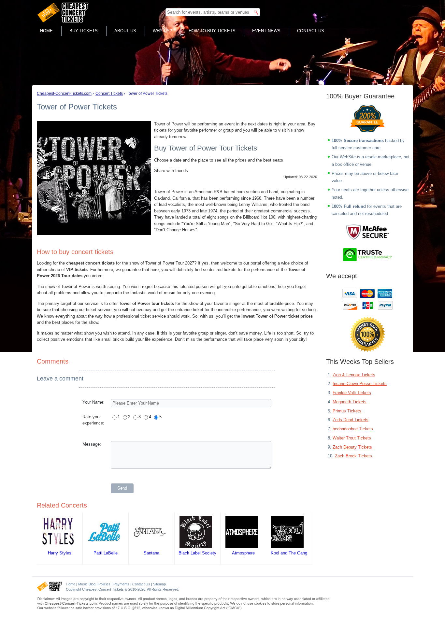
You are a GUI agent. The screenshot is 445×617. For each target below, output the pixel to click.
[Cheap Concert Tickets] (50, 590)
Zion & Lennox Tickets (354, 374)
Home (46, 30)
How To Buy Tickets (212, 30)
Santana (151, 553)
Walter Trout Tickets (352, 438)
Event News (266, 30)
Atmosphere (243, 553)
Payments (121, 584)
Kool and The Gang (289, 553)
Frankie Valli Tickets (352, 392)
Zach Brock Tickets (353, 455)
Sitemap (159, 584)
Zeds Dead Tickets (350, 419)
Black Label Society (197, 553)
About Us (125, 30)
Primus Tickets (347, 411)
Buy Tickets (83, 30)
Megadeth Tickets (349, 401)
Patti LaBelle (105, 553)
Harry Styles (59, 553)
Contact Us (310, 30)
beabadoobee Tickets (353, 428)
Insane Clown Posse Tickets (360, 383)
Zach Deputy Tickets (352, 447)
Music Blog (86, 584)
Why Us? (162, 30)
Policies (104, 584)
